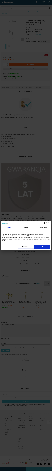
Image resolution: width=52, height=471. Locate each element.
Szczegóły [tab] (26, 227)
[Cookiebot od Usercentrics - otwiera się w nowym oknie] (44, 223)
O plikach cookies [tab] (43, 227)
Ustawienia (25, 246)
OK (42, 246)
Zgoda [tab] (9, 227)
